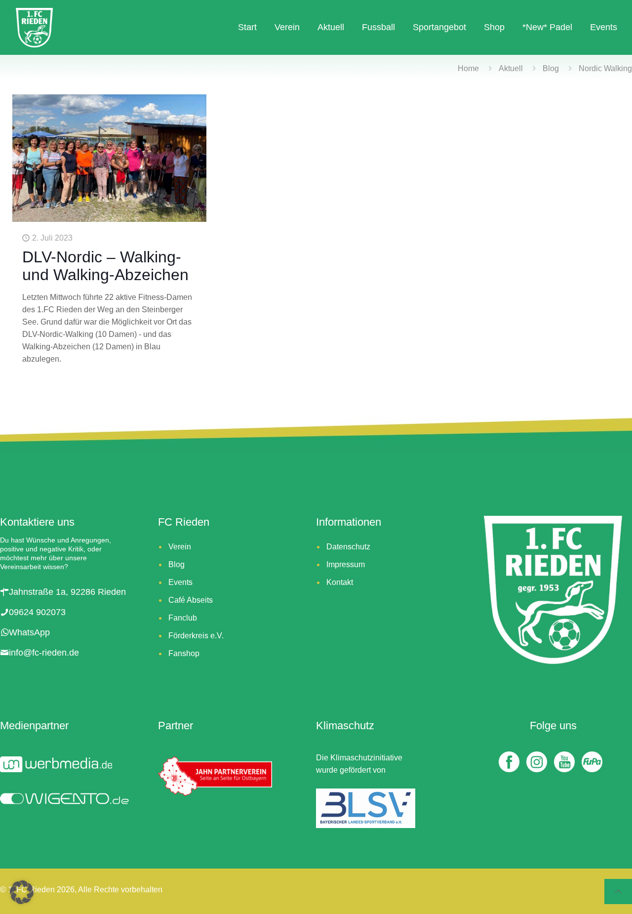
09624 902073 (37, 612)
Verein (179, 546)
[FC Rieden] (34, 27)
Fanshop (183, 653)
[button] (21, 892)
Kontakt (339, 582)
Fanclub (182, 618)
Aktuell (511, 68)
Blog (551, 68)
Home (468, 68)
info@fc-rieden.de (44, 653)
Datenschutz (348, 546)
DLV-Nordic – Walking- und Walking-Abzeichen (105, 266)
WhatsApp (29, 632)
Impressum (345, 564)
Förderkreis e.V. (196, 635)
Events (180, 582)
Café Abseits (190, 600)
